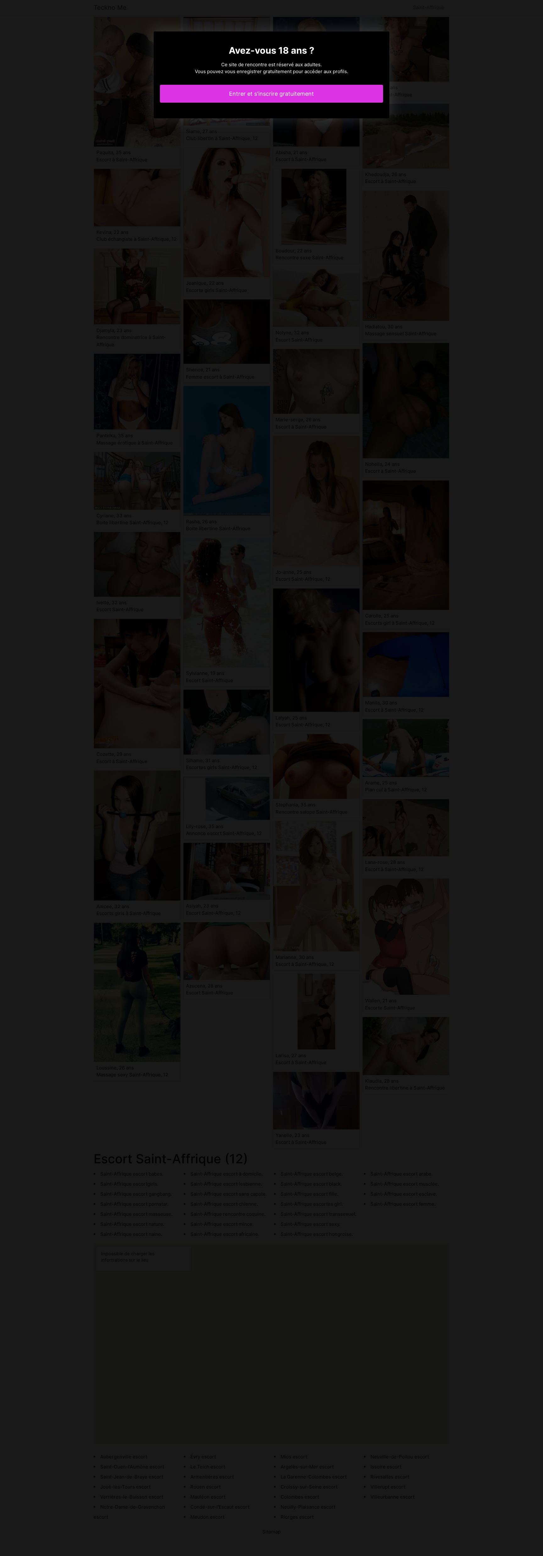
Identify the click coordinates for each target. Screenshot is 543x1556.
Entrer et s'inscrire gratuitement (271, 93)
